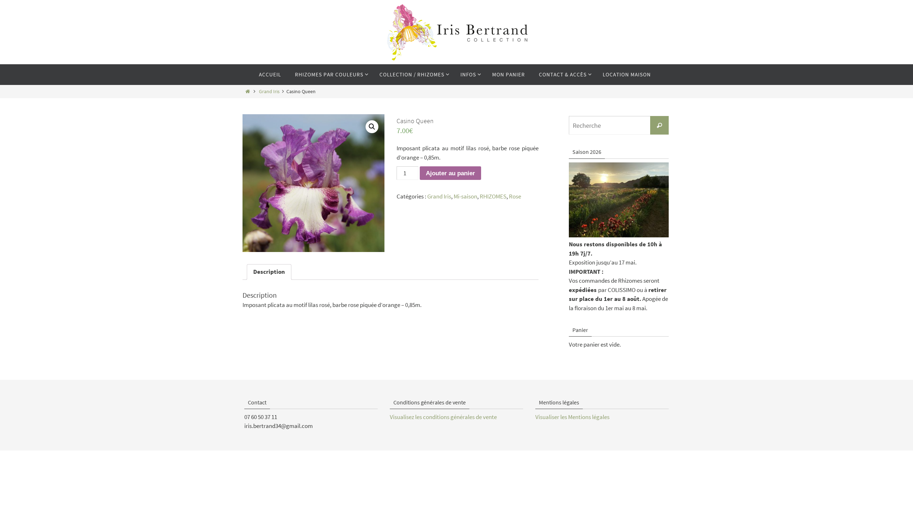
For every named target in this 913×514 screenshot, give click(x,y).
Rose (515, 196)
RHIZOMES (493, 196)
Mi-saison (465, 196)
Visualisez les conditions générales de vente (443, 417)
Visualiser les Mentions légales (572, 417)
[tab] (269, 272)
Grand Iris (269, 92)
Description (269, 272)
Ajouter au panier (450, 173)
